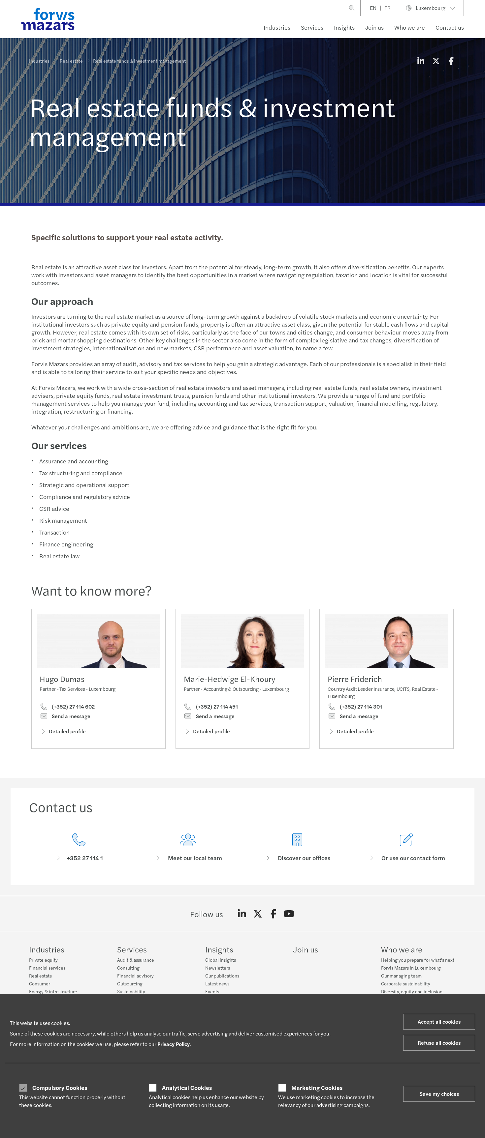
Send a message (70, 716)
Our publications (222, 975)
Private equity (43, 959)
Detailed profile (67, 731)
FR (387, 8)
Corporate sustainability (405, 983)
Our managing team (401, 975)
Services (312, 27)
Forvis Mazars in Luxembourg (411, 967)
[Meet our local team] (187, 847)
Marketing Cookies (316, 1088)
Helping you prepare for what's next (417, 959)
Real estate (71, 60)
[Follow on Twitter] (258, 914)
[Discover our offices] (297, 847)
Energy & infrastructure (53, 991)
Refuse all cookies (439, 1042)
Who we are (409, 27)
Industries (277, 27)
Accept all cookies (439, 1021)
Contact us (450, 27)
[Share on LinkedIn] (421, 61)
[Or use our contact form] (406, 847)
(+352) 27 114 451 (216, 706)
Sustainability (131, 991)
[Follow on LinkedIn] (242, 914)
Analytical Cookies (187, 1088)
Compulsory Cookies (59, 1088)
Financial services (47, 967)
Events (212, 991)
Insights (344, 27)
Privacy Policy (173, 1044)
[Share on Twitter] (436, 61)
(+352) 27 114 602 (72, 706)
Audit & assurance (135, 959)
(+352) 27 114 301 (360, 706)
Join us (374, 27)
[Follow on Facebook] (273, 914)
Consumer (39, 983)
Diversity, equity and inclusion (411, 991)
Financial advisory (135, 975)
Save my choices (439, 1093)
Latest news (217, 983)
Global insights (220, 959)
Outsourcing (130, 983)
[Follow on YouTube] (289, 914)
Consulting (128, 967)
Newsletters (217, 967)
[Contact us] (78, 847)
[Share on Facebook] (451, 61)
